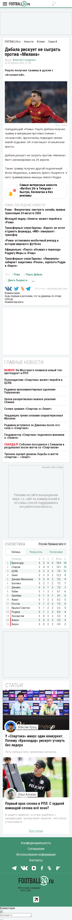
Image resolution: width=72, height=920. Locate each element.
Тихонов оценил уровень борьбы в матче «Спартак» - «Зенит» (31, 455)
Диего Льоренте (18, 280)
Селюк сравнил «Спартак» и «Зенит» (28, 409)
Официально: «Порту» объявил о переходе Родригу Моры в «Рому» (33, 251)
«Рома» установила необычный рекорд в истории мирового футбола (32, 242)
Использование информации (36, 854)
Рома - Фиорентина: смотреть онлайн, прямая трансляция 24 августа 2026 (35, 211)
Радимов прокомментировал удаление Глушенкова (30, 391)
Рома (17, 274)
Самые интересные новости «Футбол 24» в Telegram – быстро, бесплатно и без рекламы (38, 190)
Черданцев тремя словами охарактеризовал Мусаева (33, 417)
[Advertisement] (36, 23)
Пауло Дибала (34, 274)
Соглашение (36, 849)
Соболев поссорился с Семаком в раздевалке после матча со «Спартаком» (34, 446)
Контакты (36, 860)
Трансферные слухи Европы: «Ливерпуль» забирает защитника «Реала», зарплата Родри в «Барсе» (35, 262)
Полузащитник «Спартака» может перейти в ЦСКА (33, 381)
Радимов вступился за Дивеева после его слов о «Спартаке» (32, 426)
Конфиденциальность (36, 843)
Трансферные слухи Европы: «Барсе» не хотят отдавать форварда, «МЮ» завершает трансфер (35, 231)
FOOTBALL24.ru (19, 4)
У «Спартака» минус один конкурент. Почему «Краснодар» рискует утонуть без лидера (35, 740)
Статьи (14, 685)
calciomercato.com (57, 288)
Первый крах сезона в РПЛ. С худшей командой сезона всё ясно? (34, 805)
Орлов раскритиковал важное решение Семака (30, 400)
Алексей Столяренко (24, 59)
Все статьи (36, 831)
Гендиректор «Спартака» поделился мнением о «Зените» (34, 436)
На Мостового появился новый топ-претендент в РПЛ (33, 371)
